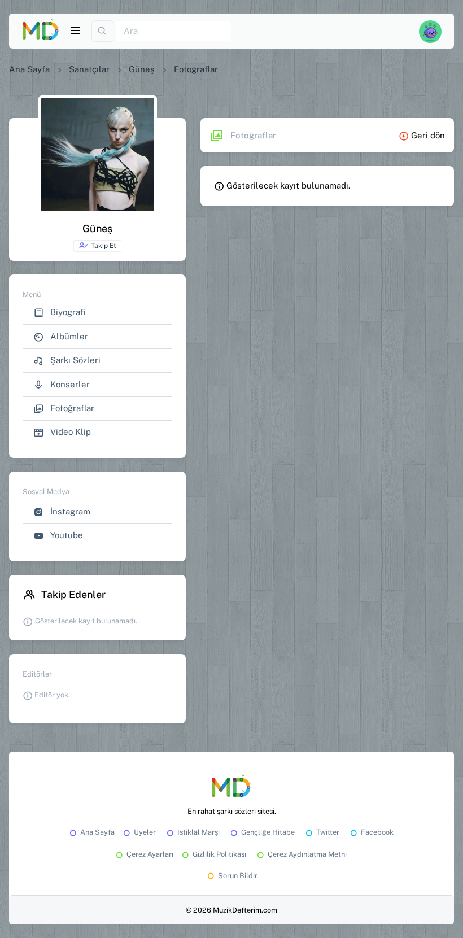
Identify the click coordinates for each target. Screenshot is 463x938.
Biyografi (67, 312)
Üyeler (145, 832)
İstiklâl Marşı (198, 832)
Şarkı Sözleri (74, 360)
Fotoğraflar (71, 408)
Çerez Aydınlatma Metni (307, 854)
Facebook (377, 832)
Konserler (69, 384)
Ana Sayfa (29, 69)
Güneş (142, 69)
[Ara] (102, 31)
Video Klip (69, 432)
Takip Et (103, 246)
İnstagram (69, 511)
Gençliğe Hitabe (268, 832)
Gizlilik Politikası (219, 854)
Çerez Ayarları (149, 854)
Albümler (68, 336)
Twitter (327, 832)
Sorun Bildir (237, 875)
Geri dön (427, 135)
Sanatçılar (89, 69)
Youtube (65, 535)
